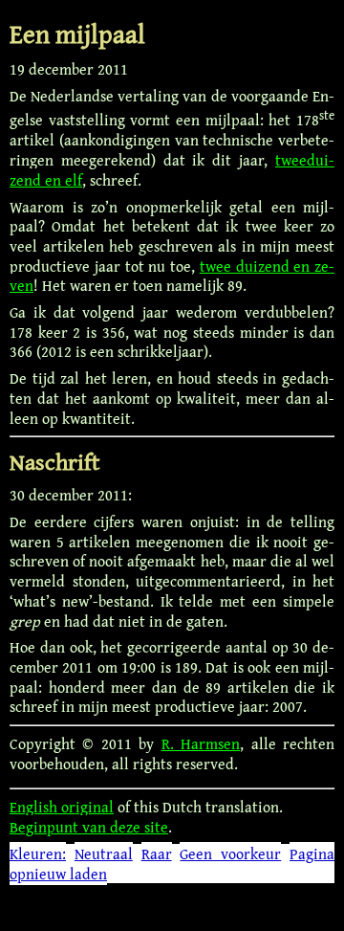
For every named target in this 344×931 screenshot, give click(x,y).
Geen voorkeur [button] (230, 853)
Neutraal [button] (104, 853)
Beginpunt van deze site (89, 826)
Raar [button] (156, 853)
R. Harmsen (200, 743)
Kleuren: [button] (38, 853)
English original (62, 806)
